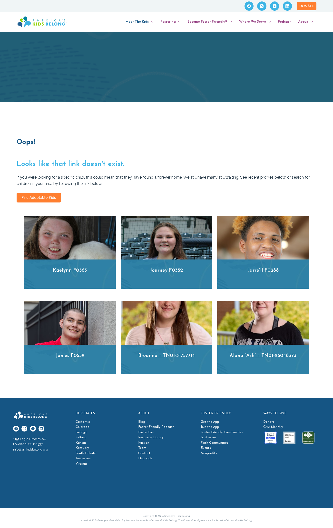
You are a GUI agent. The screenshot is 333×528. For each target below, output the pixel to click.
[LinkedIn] (287, 6)
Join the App (210, 427)
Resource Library (151, 437)
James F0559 (70, 355)
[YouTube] (274, 6)
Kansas (81, 442)
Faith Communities (214, 442)
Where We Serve (252, 22)
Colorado (82, 427)
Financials (145, 458)
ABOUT (143, 413)
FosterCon (146, 432)
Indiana (81, 437)
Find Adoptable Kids (38, 197)
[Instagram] (261, 6)
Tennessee (83, 458)
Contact (144, 453)
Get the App (210, 421)
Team (142, 448)
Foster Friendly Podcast (156, 427)
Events (206, 448)
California (83, 421)
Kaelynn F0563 (70, 270)
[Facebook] (249, 6)
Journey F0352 (166, 270)
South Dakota (86, 453)
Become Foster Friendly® (207, 22)
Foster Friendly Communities (222, 432)
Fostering (168, 22)
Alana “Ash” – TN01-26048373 (263, 355)
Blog (141, 421)
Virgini (80, 463)
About (303, 22)
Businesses (208, 437)
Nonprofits (209, 453)
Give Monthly (273, 427)
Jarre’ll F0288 (263, 270)
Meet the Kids (137, 22)
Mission (143, 442)
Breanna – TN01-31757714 (166, 355)
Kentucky (82, 448)
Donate (306, 6)
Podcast (284, 22)
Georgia (82, 432)
